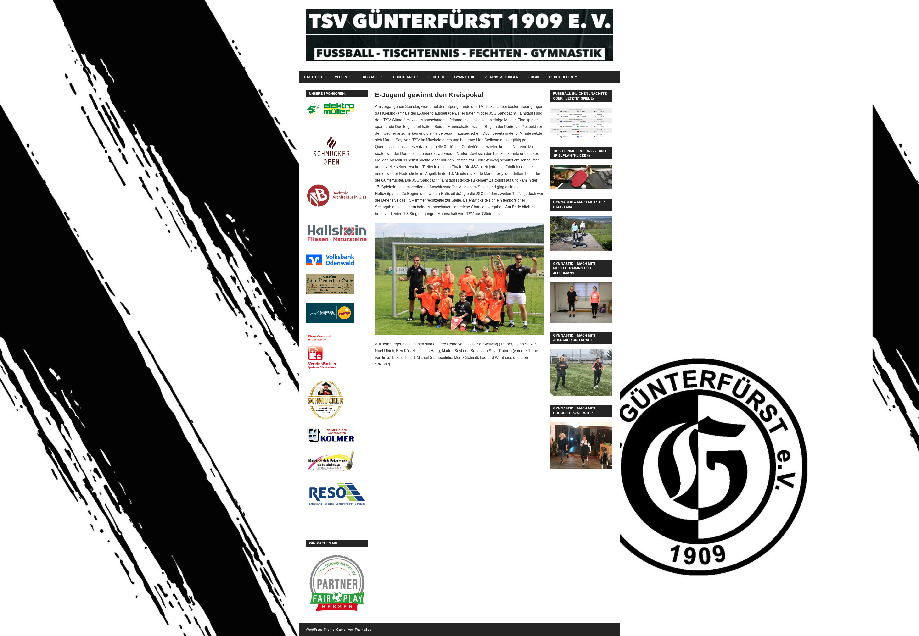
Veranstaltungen (501, 77)
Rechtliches (561, 77)
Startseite (314, 77)
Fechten (436, 77)
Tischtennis (403, 77)
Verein (341, 77)
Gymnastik (464, 77)
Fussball (370, 77)
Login (533, 77)
